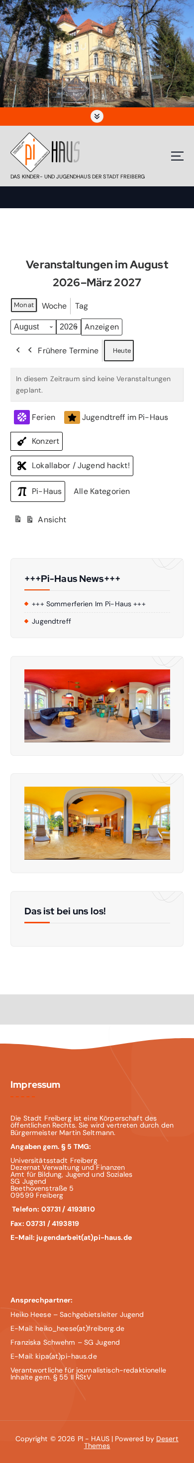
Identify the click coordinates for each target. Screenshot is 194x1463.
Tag (81, 306)
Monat (24, 305)
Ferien (43, 417)
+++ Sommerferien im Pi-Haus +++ (88, 603)
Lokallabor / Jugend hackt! (81, 465)
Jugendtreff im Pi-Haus (125, 417)
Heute (122, 350)
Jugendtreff (51, 621)
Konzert (45, 441)
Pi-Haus (47, 491)
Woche (54, 306)
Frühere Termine (68, 350)
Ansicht (41, 522)
